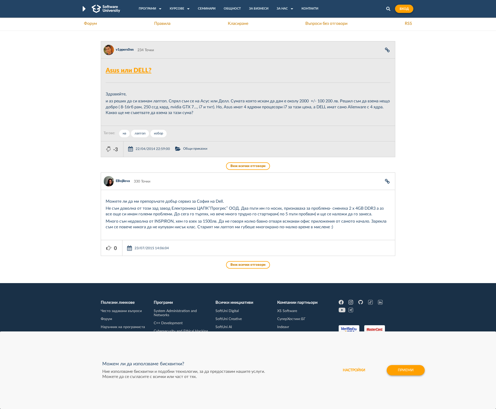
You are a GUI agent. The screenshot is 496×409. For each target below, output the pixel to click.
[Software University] (106, 9)
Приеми (406, 370)
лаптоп (140, 133)
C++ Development (168, 323)
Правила (162, 23)
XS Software (287, 311)
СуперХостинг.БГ (291, 319)
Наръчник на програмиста (123, 327)
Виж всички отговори (248, 166)
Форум (90, 23)
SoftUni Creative (228, 319)
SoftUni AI (223, 327)
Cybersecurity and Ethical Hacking (181, 331)
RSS (408, 23)
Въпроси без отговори (326, 23)
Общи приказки (195, 148)
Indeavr (283, 327)
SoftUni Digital (227, 311)
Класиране (238, 23)
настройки (354, 370)
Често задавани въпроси (121, 311)
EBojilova (123, 181)
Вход (404, 8)
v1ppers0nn (125, 49)
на (124, 133)
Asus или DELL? (128, 70)
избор (158, 133)
